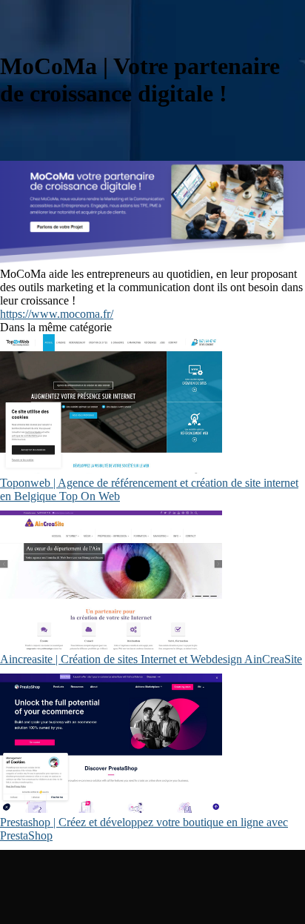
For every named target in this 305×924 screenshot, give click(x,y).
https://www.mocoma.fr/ (56, 314)
